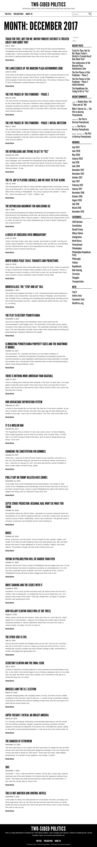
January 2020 (77, 158)
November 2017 (78, 173)
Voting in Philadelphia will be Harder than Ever (30, 559)
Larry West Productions (64, 844)
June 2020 (76, 151)
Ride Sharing (77, 270)
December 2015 (78, 211)
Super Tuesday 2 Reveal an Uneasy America (27, 715)
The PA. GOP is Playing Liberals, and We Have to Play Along (35, 180)
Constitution (77, 225)
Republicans (77, 266)
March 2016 (76, 207)
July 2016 (75, 204)
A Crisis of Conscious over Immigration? (25, 235)
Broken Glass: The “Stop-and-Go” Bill (24, 287)
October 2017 (77, 177)
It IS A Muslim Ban (14, 425)
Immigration (77, 237)
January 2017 (77, 188)
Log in (74, 291)
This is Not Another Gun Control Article (25, 793)
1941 (7, 767)
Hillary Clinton (77, 233)
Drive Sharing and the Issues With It (23, 585)
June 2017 (76, 181)
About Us (29, 14)
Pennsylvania (77, 244)
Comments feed (78, 299)
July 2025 (76, 147)
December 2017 (78, 170)
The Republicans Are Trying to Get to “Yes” (27, 152)
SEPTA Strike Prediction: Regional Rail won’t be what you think (34, 505)
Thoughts (75, 277)
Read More (9, 60)
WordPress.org (78, 303)
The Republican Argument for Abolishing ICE (27, 206)
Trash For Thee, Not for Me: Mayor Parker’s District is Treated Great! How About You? (37, 40)
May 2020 (76, 154)
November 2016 (78, 192)
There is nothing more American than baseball (29, 376)
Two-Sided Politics (48, 4)
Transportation (78, 281)
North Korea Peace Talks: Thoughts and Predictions (31, 261)
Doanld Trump (77, 229)
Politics (8, 14)
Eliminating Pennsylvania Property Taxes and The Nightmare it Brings (36, 345)
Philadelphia (18, 14)
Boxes (8, 533)
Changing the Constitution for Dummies (25, 451)
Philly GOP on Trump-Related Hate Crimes (26, 478)
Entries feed (77, 295)
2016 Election (77, 222)
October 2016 (77, 196)
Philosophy (76, 258)
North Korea (77, 240)
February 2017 (77, 185)
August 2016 (77, 200)
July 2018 (75, 162)
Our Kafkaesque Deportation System (23, 402)
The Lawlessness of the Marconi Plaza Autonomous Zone (34, 68)
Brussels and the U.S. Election (20, 689)
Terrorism (76, 274)
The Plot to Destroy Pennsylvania (22, 315)
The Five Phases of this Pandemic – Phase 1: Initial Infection (35, 123)
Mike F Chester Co (79, 109)
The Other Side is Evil (16, 637)
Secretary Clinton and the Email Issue (24, 663)
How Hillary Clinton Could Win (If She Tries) (28, 611)
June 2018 (76, 166)
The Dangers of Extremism (18, 741)
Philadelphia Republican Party (81, 253)
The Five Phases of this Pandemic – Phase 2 (27, 94)
